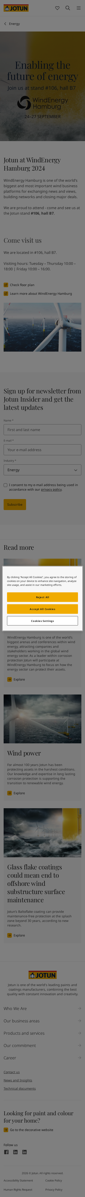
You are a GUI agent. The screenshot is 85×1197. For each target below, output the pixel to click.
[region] (42, 598)
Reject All (42, 597)
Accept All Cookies (42, 608)
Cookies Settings (42, 620)
